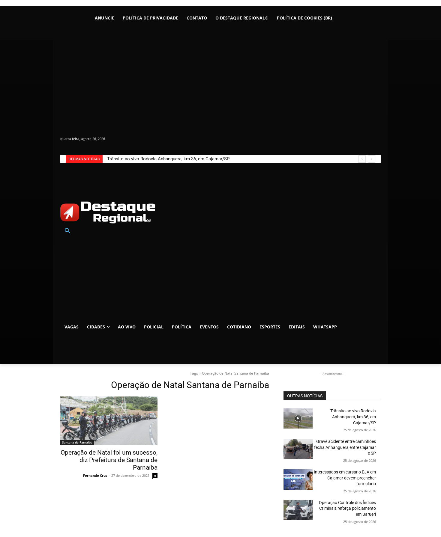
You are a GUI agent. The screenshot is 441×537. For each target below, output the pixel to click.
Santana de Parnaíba (77, 442)
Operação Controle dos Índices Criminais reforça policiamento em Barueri (347, 508)
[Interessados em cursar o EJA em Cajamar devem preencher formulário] (298, 479)
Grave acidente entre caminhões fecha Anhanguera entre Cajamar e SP (345, 447)
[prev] (362, 159)
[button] (67, 231)
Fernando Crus (95, 475)
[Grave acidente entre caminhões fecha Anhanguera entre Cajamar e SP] (298, 449)
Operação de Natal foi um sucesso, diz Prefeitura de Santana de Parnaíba (109, 460)
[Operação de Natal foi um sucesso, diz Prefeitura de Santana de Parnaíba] (109, 420)
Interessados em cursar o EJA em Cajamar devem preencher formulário (345, 478)
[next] (371, 159)
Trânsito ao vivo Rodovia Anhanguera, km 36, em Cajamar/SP (168, 159)
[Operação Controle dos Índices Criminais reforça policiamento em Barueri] (298, 510)
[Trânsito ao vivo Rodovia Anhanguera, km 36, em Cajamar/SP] (298, 418)
